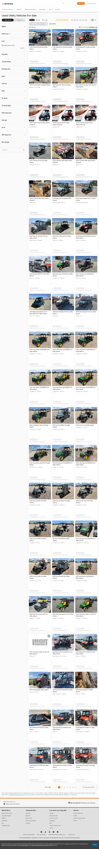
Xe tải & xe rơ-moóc (54, 818)
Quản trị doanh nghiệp (6, 815)
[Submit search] (64, 3)
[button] (62, 20)
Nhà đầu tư (4, 818)
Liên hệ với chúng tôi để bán (79, 818)
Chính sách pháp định (41, 834)
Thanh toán (28, 823)
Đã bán (19, 20)
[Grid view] (92, 20)
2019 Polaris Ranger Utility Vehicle (38, 689)
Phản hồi (75, 820)
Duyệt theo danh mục (7, 9)
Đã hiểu (95, 844)
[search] (23, 150)
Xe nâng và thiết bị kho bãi (55, 825)
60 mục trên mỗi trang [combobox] (89, 787)
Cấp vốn (51, 9)
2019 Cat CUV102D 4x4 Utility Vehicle (39, 85)
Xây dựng (51, 813)
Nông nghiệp (52, 820)
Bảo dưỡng (42, 9)
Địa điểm (57, 9)
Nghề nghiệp (4, 820)
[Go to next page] (76, 787)
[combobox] (80, 20)
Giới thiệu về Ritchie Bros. (7, 813)
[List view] (95, 20)
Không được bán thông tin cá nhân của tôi (56, 834)
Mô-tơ (51, 823)
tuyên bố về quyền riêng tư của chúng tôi (40, 845)
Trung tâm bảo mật (6, 825)
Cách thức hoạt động (30, 9)
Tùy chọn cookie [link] (71, 834)
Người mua (28, 813)
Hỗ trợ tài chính (29, 818)
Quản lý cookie (24, 845)
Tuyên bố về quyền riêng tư (28, 834)
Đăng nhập (81, 3)
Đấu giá (19, 9)
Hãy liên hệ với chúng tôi (88, 803)
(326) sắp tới (7, 20)
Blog (3, 823)
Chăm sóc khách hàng (78, 813)
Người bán (28, 815)
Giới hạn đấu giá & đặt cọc (31, 820)
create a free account (16, 794)
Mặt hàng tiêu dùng (54, 815)
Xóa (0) (22, 48)
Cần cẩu (51, 828)
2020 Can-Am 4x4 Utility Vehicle (85, 425)
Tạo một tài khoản (91, 3)
